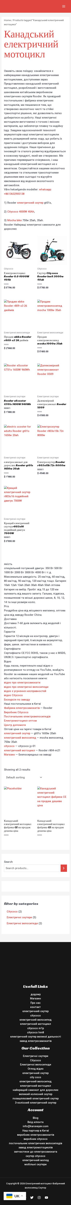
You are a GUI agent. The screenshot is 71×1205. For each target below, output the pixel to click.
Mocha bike (14, 220)
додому (36, 994)
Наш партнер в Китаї (35, 1130)
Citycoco (35, 1060)
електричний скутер (30, 202)
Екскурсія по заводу (17, 699)
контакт (35, 1007)
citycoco (9, 746)
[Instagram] (39, 1197)
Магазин (9, 754)
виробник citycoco (36, 1139)
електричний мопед (35, 1160)
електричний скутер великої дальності (35, 1036)
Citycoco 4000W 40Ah (20, 211)
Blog (35, 1118)
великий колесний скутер (35, 1094)
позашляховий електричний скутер (36, 1098)
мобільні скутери (35, 1164)
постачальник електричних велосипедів (35, 1143)
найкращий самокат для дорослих (35, 1090)
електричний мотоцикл (19, 750)
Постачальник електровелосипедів (27, 716)
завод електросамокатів (36, 1041)
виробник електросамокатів (35, 1134)
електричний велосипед (20, 737)
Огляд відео (36, 1068)
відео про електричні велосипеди (26, 687)
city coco (35, 1077)
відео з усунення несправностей (25, 691)
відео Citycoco (13, 695)
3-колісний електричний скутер (35, 1102)
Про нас (35, 1002)
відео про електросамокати (22, 682)
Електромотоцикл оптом (20, 720)
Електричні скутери (35, 1056)
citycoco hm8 (35, 1032)
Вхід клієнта (35, 1122)
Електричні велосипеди (35, 1064)
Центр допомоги (15, 725)
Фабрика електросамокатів (22, 708)
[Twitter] (31, 1197)
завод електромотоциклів (36, 1147)
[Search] (64, 868)
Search (8, 861)
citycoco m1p (35, 1028)
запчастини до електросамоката (35, 1151)
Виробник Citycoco (16, 712)
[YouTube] (46, 1197)
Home (7, 20)
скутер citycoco (35, 1156)
